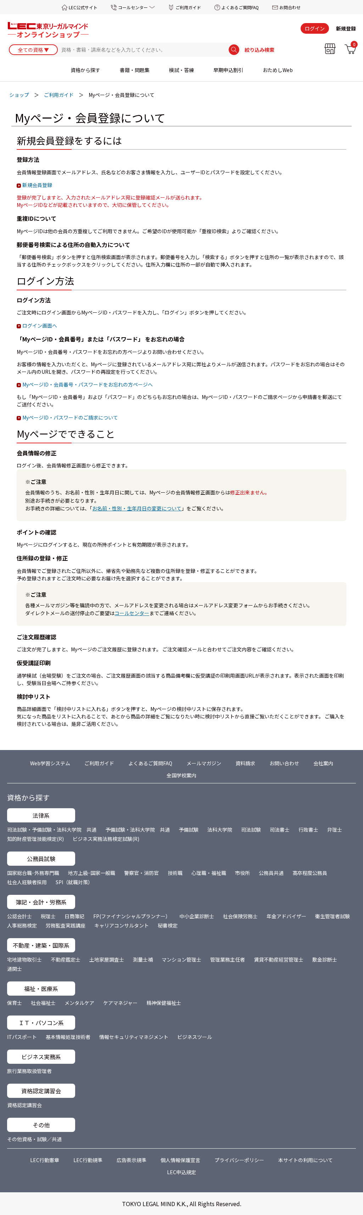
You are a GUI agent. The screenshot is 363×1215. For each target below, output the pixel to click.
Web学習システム (50, 763)
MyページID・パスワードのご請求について (70, 417)
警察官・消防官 (141, 872)
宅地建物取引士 (24, 959)
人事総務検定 (22, 925)
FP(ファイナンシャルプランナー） (132, 916)
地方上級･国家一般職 (91, 872)
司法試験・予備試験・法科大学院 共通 (51, 829)
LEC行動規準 (87, 1160)
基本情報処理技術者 (68, 1036)
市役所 (242, 872)
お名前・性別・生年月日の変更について (137, 508)
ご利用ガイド (188, 7)
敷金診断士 (324, 959)
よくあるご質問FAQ (240, 7)
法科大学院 (219, 829)
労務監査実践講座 (65, 925)
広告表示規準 (131, 1160)
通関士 (14, 968)
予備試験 (189, 829)
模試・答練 (181, 69)
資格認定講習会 (24, 1105)
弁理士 (334, 829)
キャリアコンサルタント (121, 925)
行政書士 (308, 829)
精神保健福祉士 (163, 1002)
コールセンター (133, 7)
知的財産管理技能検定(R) (35, 838)
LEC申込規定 (181, 1172)
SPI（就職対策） (74, 882)
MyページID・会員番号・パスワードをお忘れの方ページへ (87, 384)
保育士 (14, 1002)
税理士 (48, 916)
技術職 (175, 872)
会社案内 (323, 763)
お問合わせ (290, 7)
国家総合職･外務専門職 (33, 872)
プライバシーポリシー (239, 1160)
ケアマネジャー (120, 1002)
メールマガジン (203, 763)
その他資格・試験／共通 (34, 1139)
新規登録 (346, 28)
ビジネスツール (194, 1036)
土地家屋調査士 (106, 959)
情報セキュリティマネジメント (133, 1036)
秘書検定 (168, 925)
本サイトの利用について (305, 1160)
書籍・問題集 (135, 69)
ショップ (19, 94)
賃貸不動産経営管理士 (278, 959)
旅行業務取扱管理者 (29, 1070)
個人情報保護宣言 (180, 1160)
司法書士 (280, 829)
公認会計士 (19, 916)
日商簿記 (74, 916)
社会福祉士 (43, 1002)
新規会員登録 (37, 184)
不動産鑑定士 (65, 959)
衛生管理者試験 (332, 916)
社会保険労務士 (240, 916)
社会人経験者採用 (27, 882)
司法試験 (251, 829)
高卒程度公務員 (309, 872)
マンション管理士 (181, 959)
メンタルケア (79, 1002)
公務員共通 (271, 872)
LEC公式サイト (83, 7)
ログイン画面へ (39, 325)
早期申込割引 (228, 69)
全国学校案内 (181, 775)
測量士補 (143, 959)
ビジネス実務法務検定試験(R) (106, 838)
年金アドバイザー (286, 916)
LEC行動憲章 (44, 1160)
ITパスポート (22, 1036)
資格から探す (85, 69)
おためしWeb (278, 69)
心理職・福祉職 (208, 872)
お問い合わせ (284, 763)
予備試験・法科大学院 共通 (137, 829)
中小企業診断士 (196, 916)
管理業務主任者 (227, 959)
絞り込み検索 (259, 49)
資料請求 (245, 763)
